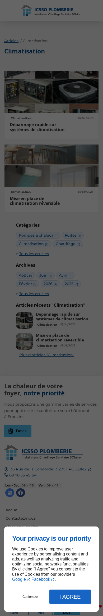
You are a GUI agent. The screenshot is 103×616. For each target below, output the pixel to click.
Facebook (40, 579)
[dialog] (51, 569)
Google (19, 579)
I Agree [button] (70, 597)
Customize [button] (30, 597)
